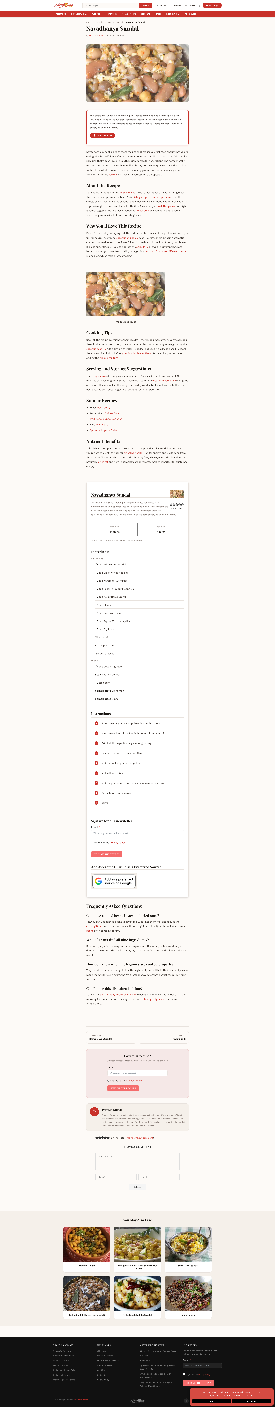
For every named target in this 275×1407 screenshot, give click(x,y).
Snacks (110, 22)
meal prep (143, 210)
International (173, 14)
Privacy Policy (117, 842)
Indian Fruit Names (61, 1375)
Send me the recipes (106, 854)
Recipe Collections (105, 1355)
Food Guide (190, 14)
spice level (142, 246)
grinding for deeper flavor (137, 353)
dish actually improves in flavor (118, 994)
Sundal (119, 22)
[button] (171, 504)
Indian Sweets (128, 14)
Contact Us (101, 1375)
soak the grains (166, 206)
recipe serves (99, 376)
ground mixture (109, 357)
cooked (113, 174)
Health (158, 14)
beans (89, 930)
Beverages (111, 14)
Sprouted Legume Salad (104, 430)
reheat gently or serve (154, 999)
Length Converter (61, 1365)
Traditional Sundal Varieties (106, 418)
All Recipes (162, 5)
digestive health (133, 452)
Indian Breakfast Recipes (108, 1360)
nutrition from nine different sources (166, 251)
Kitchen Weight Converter (64, 1355)
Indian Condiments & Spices (66, 1370)
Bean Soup (102, 424)
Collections (176, 5)
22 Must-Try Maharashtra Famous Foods (158, 1351)
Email (94, 827)
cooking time (94, 926)
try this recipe (127, 192)
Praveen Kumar (96, 35)
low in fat (102, 461)
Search (145, 5)
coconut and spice (127, 237)
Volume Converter (61, 1360)
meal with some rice (164, 380)
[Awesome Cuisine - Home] (66, 5)
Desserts (145, 14)
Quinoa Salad (112, 413)
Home (89, 22)
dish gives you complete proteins (152, 197)
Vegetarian (61, 14)
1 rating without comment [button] (139, 1137)
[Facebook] (186, 1400)
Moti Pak (144, 1355)
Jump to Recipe (104, 135)
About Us (101, 1370)
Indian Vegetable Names (64, 1380)
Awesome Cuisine (81, 1400)
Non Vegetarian (79, 14)
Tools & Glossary (192, 5)
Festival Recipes (212, 5)
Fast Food (97, 14)
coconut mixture (96, 348)
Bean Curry (103, 407)
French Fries (145, 1360)
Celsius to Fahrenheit (62, 1351)
